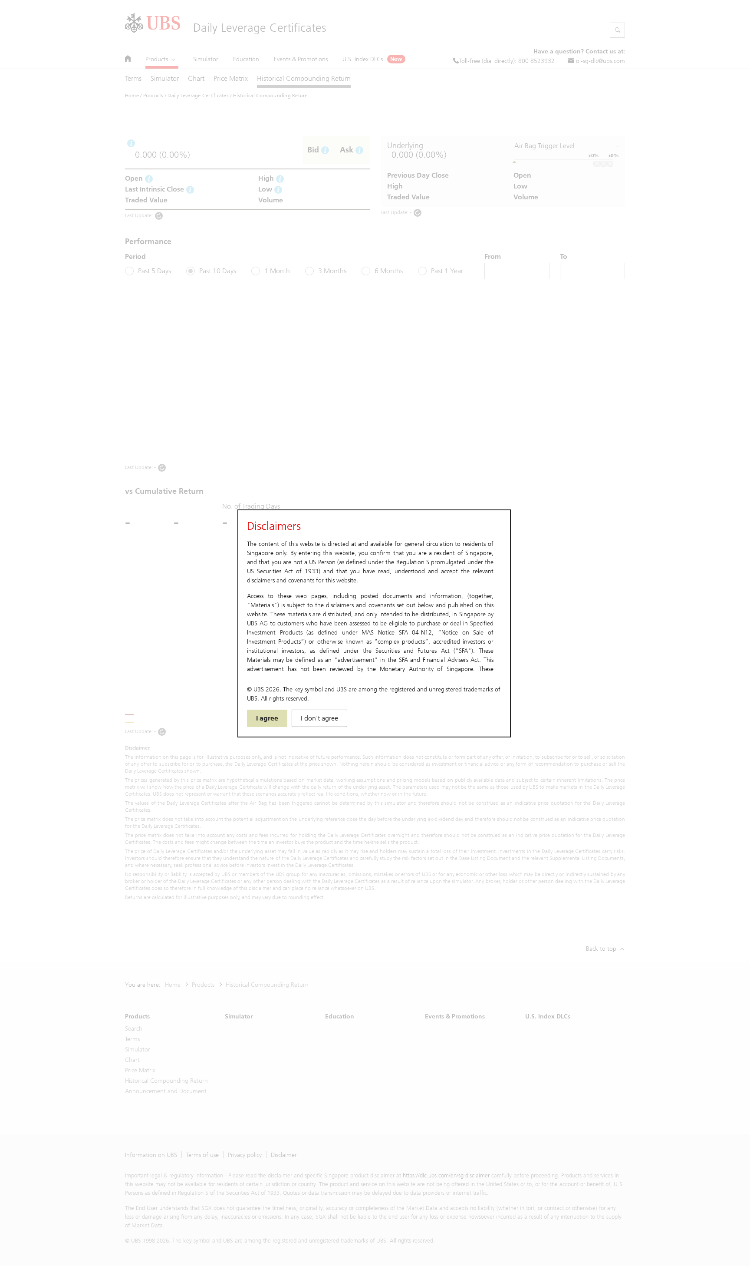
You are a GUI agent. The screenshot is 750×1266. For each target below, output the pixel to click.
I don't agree (319, 718)
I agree (267, 718)
